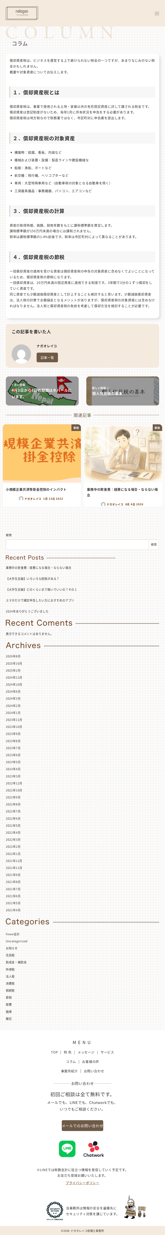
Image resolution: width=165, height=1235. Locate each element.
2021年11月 (14, 868)
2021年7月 (13, 889)
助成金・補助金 (16, 962)
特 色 (67, 1052)
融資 (9, 1012)
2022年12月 (14, 783)
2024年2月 (13, 706)
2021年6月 (13, 896)
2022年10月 (14, 790)
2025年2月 (13, 670)
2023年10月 (14, 727)
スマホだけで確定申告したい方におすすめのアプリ (40, 600)
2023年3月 (13, 776)
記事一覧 (47, 357)
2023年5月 (13, 762)
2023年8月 (13, 741)
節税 (9, 997)
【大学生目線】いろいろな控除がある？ (32, 579)
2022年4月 (13, 832)
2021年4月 (13, 910)
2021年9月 (13, 875)
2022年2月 (13, 847)
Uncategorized (17, 941)
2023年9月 (13, 734)
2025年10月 (14, 663)
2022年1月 (13, 854)
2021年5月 (13, 903)
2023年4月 (13, 769)
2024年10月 (14, 684)
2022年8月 (13, 804)
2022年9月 (13, 797)
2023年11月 (14, 720)
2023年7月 (13, 748)
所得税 (10, 969)
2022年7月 (13, 811)
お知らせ (12, 948)
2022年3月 (13, 839)
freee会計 (13, 934)
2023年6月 (13, 755)
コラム (71, 1061)
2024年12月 (14, 677)
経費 (9, 1004)
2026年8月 (13, 656)
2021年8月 (13, 882)
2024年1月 (13, 713)
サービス (107, 1052)
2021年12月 (14, 861)
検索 (9, 535)
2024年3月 (13, 698)
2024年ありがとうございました (27, 611)
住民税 (10, 955)
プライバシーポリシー (82, 1182)
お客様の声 (90, 1061)
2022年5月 (13, 825)
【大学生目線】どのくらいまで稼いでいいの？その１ (41, 589)
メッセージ (86, 1052)
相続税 (10, 990)
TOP (54, 1052)
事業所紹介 (69, 1071)
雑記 (9, 1019)
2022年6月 (13, 818)
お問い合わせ (94, 1071)
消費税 (10, 983)
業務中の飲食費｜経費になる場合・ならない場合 (38, 568)
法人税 (10, 976)
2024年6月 (13, 691)
